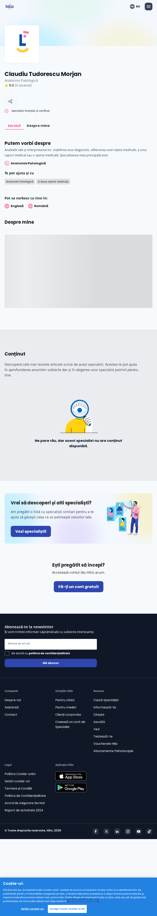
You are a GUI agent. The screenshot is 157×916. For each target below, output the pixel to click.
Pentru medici (65, 707)
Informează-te (104, 707)
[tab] (14, 126)
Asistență (12, 707)
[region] (78, 897)
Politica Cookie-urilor (20, 774)
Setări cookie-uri (17, 781)
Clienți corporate (68, 714)
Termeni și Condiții (18, 788)
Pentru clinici (64, 700)
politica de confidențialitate (49, 653)
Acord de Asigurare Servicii (25, 803)
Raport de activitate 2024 (24, 810)
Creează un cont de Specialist (70, 724)
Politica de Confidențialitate (25, 796)
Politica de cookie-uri (83, 901)
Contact (11, 714)
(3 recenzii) (23, 85)
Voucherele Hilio (105, 743)
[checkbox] (37, 653)
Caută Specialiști (106, 700)
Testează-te (103, 736)
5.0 (11, 85)
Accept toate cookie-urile (67, 909)
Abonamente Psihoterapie (113, 751)
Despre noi (13, 700)
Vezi (96, 729)
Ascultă (99, 722)
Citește (98, 714)
